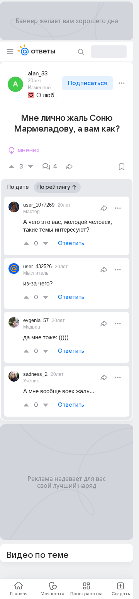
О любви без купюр (48, 95)
